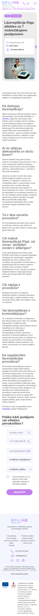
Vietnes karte (27, 543)
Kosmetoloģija (11, 538)
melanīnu (5, 119)
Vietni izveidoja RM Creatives (19, 574)
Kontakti (11, 545)
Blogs (11, 543)
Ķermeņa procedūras (11, 541)
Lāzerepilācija (11, 536)
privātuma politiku (19, 484)
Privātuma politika (27, 536)
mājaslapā (6, 409)
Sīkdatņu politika (27, 538)
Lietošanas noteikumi (27, 541)
